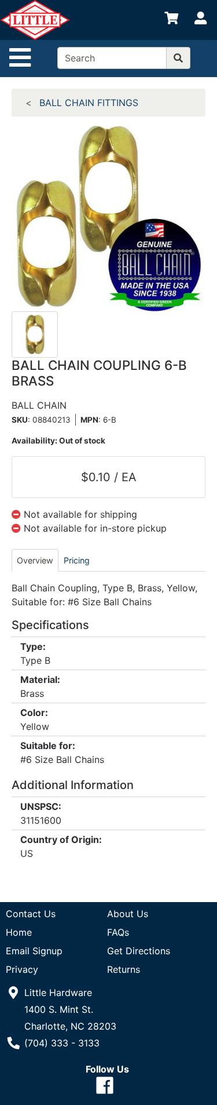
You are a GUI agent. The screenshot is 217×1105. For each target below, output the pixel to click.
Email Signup (34, 951)
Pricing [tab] (77, 560)
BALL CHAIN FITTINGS (88, 102)
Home (19, 932)
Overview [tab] (35, 560)
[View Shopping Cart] (171, 20)
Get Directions (138, 951)
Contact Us (31, 913)
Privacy (22, 969)
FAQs (118, 932)
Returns (123, 969)
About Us (127, 913)
